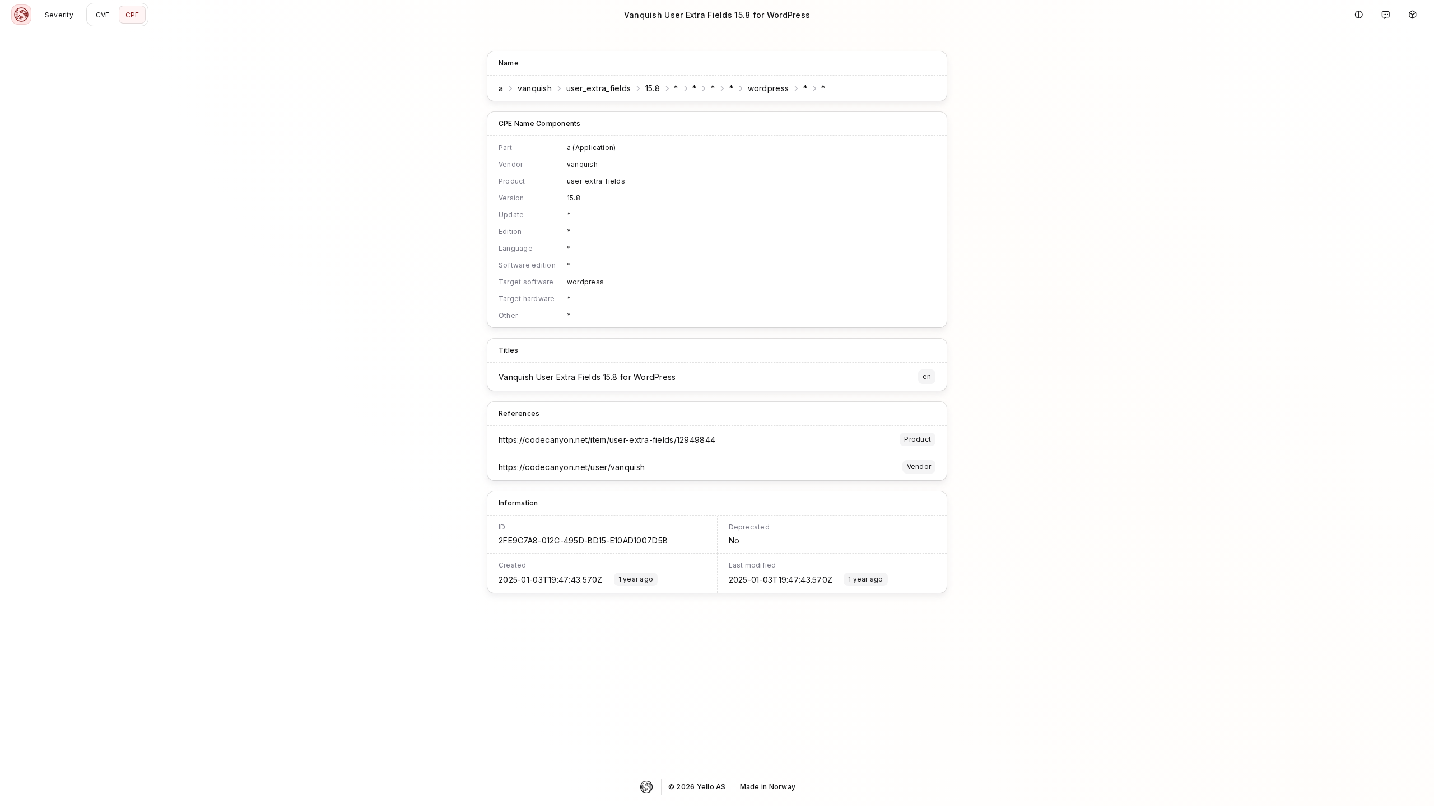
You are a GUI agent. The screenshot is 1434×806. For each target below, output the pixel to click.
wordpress (768, 88)
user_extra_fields (598, 88)
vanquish (535, 88)
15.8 (652, 88)
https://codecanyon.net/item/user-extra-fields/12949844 (607, 439)
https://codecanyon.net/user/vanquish (572, 467)
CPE (132, 15)
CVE (103, 15)
